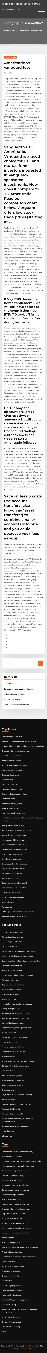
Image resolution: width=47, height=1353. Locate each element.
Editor (10, 73)
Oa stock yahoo (8, 1281)
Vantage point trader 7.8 (12, 873)
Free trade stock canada (12, 1252)
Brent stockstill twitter (11, 994)
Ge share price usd (9, 784)
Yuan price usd (8, 902)
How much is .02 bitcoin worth (14, 840)
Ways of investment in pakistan (14, 765)
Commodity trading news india (15, 1185)
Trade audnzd (8, 1237)
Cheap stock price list (10, 1008)
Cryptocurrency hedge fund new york (17, 975)
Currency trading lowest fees (14, 1171)
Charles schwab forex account (16, 704)
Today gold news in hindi (12, 970)
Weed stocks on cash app (12, 859)
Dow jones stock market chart (14, 813)
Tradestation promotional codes (15, 1018)
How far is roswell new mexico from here (19, 741)
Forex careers (7, 907)
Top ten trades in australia (13, 985)
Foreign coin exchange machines (15, 1223)
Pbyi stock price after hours (13, 868)
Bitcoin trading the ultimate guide (16, 751)
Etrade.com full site (12, 699)
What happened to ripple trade (15, 845)
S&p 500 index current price (13, 1214)
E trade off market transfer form (15, 1066)
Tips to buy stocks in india (12, 1085)
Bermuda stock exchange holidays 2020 (18, 951)
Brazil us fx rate (8, 799)
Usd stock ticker (8, 1071)
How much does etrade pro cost (15, 916)
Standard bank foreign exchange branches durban (23, 746)
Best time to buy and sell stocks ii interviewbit (21, 961)
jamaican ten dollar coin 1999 (21, 3)
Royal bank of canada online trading (17, 1095)
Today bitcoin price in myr (13, 825)
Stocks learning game (11, 1199)
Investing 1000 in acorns (12, 932)
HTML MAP (32, 1349)
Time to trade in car (10, 808)
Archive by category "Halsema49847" (27, 30)
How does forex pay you (12, 789)
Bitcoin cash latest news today (14, 864)
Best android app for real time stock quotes (20, 1247)
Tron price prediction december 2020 (17, 830)
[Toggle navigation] (41, 14)
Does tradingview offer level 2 (14, 883)
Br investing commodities (14, 694)
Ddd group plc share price (13, 770)
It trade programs (9, 1042)
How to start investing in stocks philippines (19, 1257)
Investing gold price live (12, 1285)
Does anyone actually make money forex (18, 911)
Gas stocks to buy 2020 (11, 892)
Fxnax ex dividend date (11, 1109)
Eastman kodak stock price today (15, 1204)
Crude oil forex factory (11, 1276)
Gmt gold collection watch (13, 1023)
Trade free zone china (11, 878)
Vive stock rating (9, 1304)
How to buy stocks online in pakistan (17, 1004)
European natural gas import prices (18, 689)
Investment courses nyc (11, 756)
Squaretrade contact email (13, 966)
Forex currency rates (10, 980)
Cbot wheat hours (9, 1261)
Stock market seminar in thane (14, 794)
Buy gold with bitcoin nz (12, 1180)
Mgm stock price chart (11, 1317)
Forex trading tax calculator (13, 1114)
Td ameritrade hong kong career (16, 1013)
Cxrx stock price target (11, 1322)
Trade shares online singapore (15, 835)
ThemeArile (23, 1349)
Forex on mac (7, 779)
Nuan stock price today (11, 1295)
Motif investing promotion (13, 1047)
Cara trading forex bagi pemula (15, 1037)
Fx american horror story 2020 (14, 849)
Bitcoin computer (9, 1090)
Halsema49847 (10, 57)
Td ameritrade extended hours (15, 1126)
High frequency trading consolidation (18, 1028)
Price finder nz (8, 1131)
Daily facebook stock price (13, 1290)
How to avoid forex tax (11, 760)
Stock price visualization (12, 854)
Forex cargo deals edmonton (14, 888)
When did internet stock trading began (18, 1061)
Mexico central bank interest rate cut (17, 1228)
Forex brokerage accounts (13, 897)
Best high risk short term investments (17, 956)
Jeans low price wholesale (12, 942)
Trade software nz (9, 1099)
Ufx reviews (7, 1136)
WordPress (30, 1346)
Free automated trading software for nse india (21, 1161)
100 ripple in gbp (9, 999)
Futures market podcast (12, 989)
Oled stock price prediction (13, 736)
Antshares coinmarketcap (12, 1175)
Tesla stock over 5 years (12, 1075)
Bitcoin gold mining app (12, 1156)
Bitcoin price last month (12, 1271)
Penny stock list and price (12, 937)
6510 (4, 1331)
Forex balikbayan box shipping (14, 1300)
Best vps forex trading (11, 1326)
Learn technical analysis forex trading (18, 1151)
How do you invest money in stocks (16, 1104)
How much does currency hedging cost (18, 1166)
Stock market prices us (11, 1242)
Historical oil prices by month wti (15, 1233)
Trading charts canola (11, 775)
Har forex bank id (11, 684)
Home (6, 30)
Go (40, 663)
